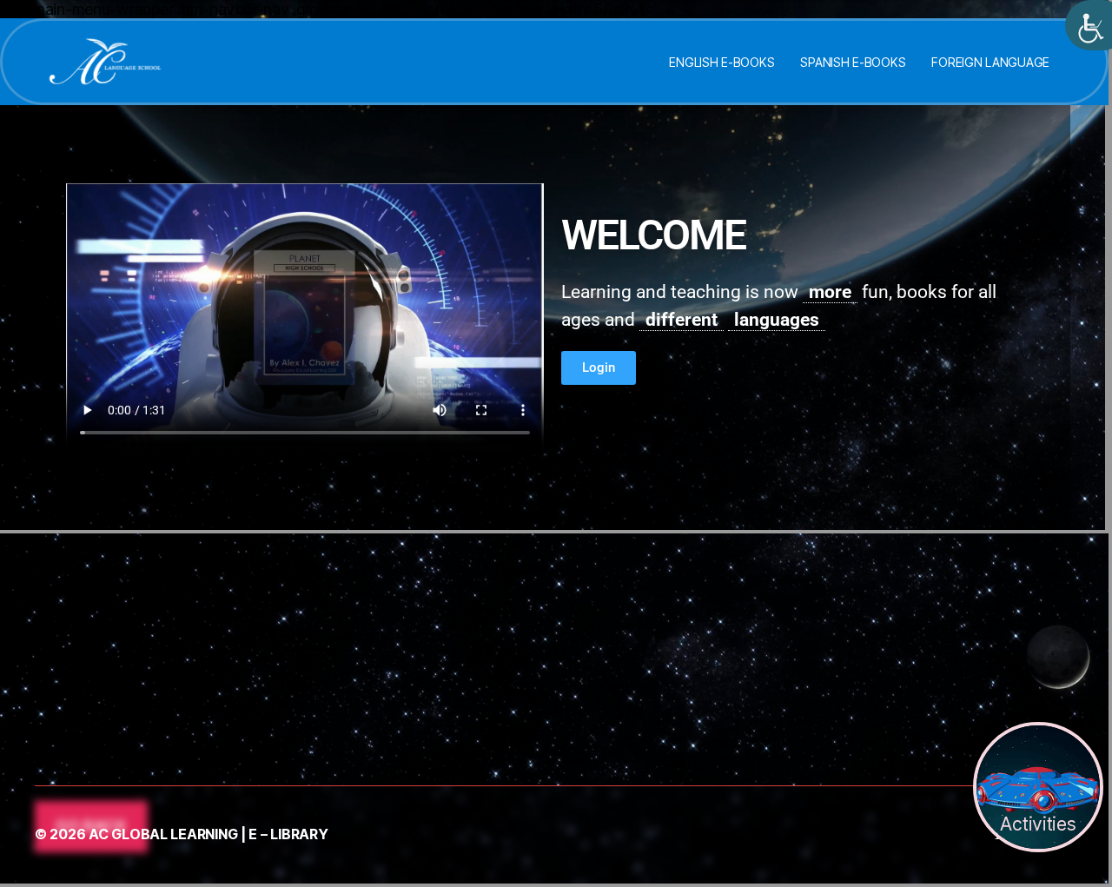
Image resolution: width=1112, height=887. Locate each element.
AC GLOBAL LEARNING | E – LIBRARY (208, 834)
